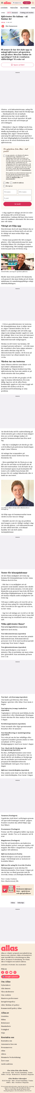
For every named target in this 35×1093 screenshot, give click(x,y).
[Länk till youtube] (10, 972)
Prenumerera (17, 3)
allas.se (29, 1087)
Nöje (3, 1033)
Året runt (5, 1061)
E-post (6, 198)
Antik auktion (7, 1064)
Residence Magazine (27, 1074)
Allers (3, 1054)
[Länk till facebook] (2, 972)
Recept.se (9, 186)
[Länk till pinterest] (14, 972)
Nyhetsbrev (6, 985)
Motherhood (16, 1074)
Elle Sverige (6, 1072)
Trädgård (14, 8)
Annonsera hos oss (9, 1044)
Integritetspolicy (8, 1002)
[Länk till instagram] (6, 972)
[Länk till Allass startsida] (7, 2)
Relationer (24, 8)
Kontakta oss (6, 1041)
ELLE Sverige (6, 1080)
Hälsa (3, 1019)
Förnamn (7, 192)
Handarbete (6, 1026)
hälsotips (21, 903)
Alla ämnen (5, 988)
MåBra (3, 1074)
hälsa (3, 22)
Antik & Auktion (18, 183)
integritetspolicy (26, 170)
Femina (30, 1072)
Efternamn (22, 192)
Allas (7, 183)
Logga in (27, 3)
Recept (8, 1074)
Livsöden (4, 1016)
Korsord (12, 13)
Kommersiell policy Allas (11, 1008)
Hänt (12, 1072)
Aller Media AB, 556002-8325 (22, 1089)
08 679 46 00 (27, 1090)
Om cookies (6, 995)
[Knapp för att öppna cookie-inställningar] (33, 2)
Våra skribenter (7, 992)
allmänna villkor (16, 177)
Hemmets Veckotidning (10, 1057)
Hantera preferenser (9, 998)
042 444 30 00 (24, 1086)
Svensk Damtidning (21, 1072)
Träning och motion (27, 13)
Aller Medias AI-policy (10, 1005)
